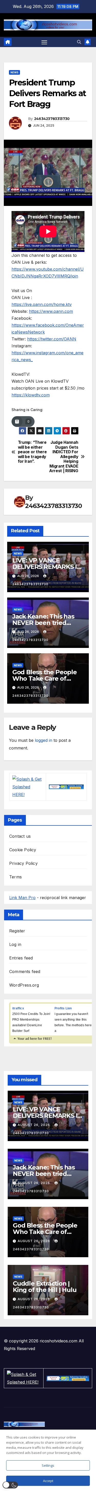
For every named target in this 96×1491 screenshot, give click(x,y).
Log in (15, 944)
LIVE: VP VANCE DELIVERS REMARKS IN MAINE (47, 567)
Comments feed (24, 971)
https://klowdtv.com (31, 394)
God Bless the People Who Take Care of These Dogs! (44, 678)
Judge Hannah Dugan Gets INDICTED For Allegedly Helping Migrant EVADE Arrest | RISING (63, 456)
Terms (15, 876)
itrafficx (18, 1008)
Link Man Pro (22, 897)
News (14, 72)
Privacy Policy (23, 863)
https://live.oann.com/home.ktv (42, 304)
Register (17, 930)
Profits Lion (63, 1008)
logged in (43, 740)
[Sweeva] (66, 787)
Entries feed (21, 957)
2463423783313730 (52, 118)
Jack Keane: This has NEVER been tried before (43, 623)
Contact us (20, 836)
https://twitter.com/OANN (51, 338)
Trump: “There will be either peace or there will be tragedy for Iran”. (32, 452)
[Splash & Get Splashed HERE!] (27, 786)
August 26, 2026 (34, 1125)
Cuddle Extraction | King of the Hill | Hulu (44, 1287)
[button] (79, 42)
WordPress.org (24, 985)
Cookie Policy (22, 849)
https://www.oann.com (51, 311)
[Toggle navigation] (44, 42)
